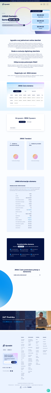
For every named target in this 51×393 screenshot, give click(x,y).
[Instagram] (4, 367)
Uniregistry (29, 217)
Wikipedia (29, 219)
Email (8, 321)
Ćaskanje (18, 321)
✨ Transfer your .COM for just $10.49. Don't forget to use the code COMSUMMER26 (25, 0)
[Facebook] (3, 367)
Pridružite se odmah (14, 362)
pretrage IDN (28, 189)
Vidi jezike (29, 209)
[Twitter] (7, 367)
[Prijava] (41, 4)
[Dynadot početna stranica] (6, 4)
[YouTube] (9, 367)
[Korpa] (44, 4)
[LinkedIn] (6, 367)
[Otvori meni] (47, 4)
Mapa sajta (45, 346)
